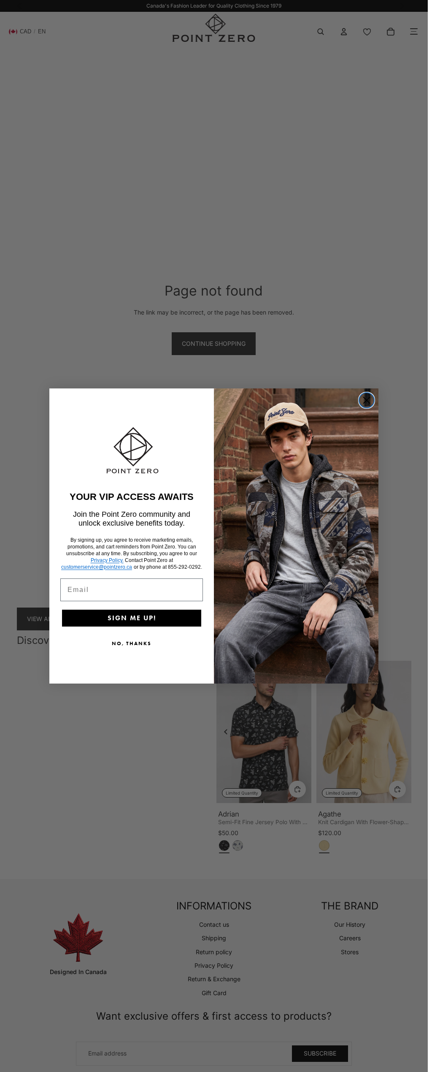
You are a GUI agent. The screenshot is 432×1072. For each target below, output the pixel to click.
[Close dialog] (366, 400)
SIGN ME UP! (132, 618)
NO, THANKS (131, 643)
